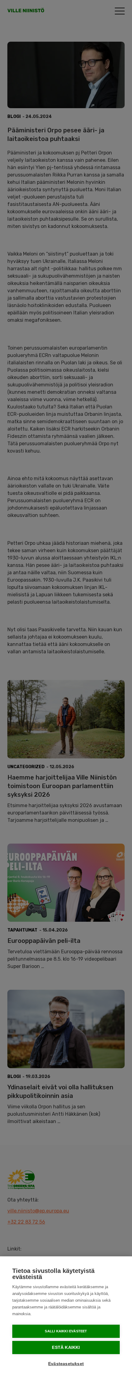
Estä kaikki (66, 1347)
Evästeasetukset (66, 1363)
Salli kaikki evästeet (66, 1331)
